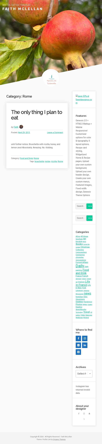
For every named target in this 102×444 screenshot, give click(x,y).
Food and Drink (26, 158)
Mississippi (79, 294)
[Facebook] (78, 338)
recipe (47, 161)
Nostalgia (79, 297)
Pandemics (88, 302)
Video (83, 315)
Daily (80, 266)
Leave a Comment (55, 132)
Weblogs (79, 318)
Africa (78, 236)
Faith (16, 127)
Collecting (80, 250)
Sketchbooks (81, 309)
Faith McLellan (22, 9)
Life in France (83, 283)
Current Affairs (82, 262)
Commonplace (81, 252)
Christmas (85, 247)
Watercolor (89, 315)
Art (84, 239)
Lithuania (86, 290)
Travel (86, 312)
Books (79, 244)
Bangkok (79, 242)
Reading (79, 307)
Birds (84, 242)
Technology (79, 312)
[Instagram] (84, 338)
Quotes (90, 304)
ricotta (54, 161)
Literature (79, 290)
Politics (85, 304)
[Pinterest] (78, 352)
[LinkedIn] (84, 345)
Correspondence (81, 260)
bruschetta (39, 161)
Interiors (81, 282)
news (87, 293)
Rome (36, 158)
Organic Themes (59, 439)
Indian (84, 279)
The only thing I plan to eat (36, 115)
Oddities (79, 302)
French (85, 276)
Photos (79, 304)
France (79, 276)
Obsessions (80, 299)
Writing (86, 318)
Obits (85, 297)
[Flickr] (78, 345)
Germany (79, 279)
